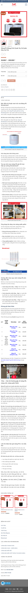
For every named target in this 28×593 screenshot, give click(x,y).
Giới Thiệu (3, 525)
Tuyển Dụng (3, 530)
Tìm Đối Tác (3, 528)
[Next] (25, 24)
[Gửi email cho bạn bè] (9, 90)
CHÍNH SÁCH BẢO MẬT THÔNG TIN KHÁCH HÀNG (13, 553)
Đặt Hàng (11, 80)
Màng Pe (10, 46)
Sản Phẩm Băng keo (5, 533)
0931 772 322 (8, 572)
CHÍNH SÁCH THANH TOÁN (7, 545)
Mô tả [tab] (2, 97)
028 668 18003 (9, 569)
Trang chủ (3, 46)
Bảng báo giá (4, 538)
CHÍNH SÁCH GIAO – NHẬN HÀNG (9, 548)
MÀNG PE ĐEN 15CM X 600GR (19, 510)
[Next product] (2, 54)
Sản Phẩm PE (4, 535)
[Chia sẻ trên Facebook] (4, 90)
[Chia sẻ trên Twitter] (7, 90)
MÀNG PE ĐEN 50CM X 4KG (7, 509)
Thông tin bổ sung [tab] (5, 100)
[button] (2, 4)
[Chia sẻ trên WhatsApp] (2, 90)
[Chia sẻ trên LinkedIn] (14, 90)
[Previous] (3, 24)
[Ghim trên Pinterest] (11, 90)
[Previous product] (4, 54)
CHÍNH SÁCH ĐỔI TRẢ (6, 550)
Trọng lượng (3, 71)
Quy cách (2, 75)
